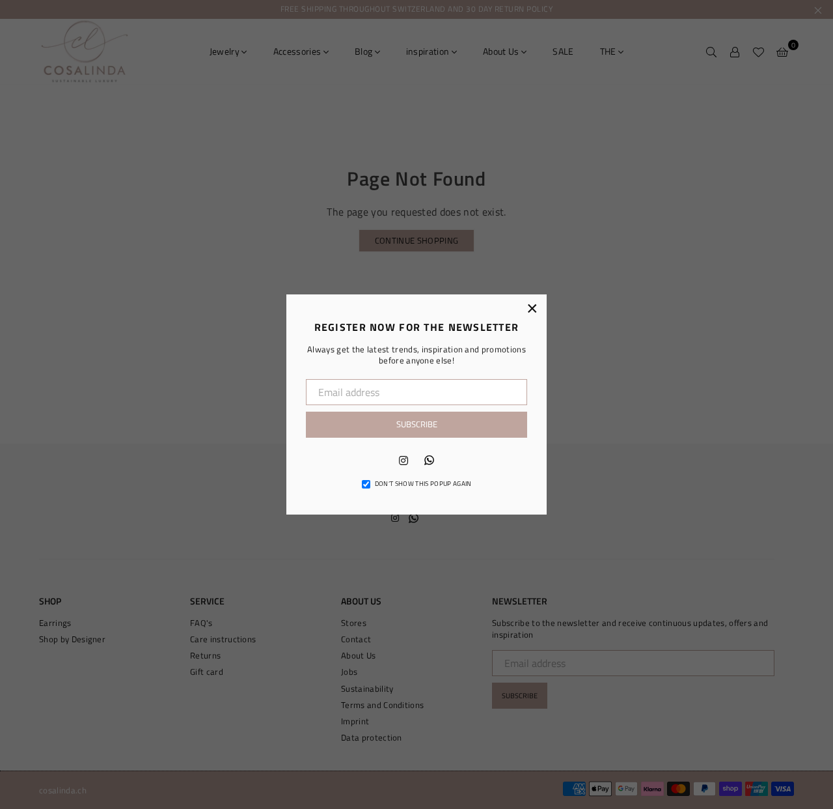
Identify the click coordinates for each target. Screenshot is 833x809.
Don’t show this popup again (423, 484)
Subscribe (416, 424)
